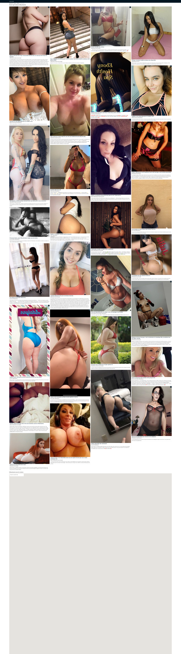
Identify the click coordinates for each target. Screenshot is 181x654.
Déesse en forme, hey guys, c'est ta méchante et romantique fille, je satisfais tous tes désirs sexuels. (151, 338)
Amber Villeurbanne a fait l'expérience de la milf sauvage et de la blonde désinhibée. (151, 172)
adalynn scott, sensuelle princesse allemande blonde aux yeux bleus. (26, 377)
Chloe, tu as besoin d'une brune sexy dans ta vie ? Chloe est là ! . (106, 195)
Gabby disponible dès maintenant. (99, 443)
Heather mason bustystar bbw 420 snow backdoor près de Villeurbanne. (27, 423)
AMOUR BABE (11, 1)
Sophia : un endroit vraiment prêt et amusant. (61, 234)
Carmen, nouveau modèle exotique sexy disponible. (144, 60)
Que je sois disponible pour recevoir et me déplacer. (144, 436)
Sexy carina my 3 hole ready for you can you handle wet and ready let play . (68, 136)
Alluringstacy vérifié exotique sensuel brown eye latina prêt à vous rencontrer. (28, 200)
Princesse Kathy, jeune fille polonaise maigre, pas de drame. (24, 238)
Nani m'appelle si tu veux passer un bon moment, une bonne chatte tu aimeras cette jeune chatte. (70, 59)
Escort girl (11, 3)
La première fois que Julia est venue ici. (141, 275)
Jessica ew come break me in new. (18, 464)
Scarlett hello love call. (55, 189)
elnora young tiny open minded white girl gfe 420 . (144, 377)
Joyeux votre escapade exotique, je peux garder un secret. (64, 397)
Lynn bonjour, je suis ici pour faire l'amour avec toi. (144, 229)
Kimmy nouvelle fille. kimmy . (98, 47)
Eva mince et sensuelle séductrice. (18, 297)
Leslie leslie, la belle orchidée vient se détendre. (102, 249)
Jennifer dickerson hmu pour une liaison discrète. (61, 295)
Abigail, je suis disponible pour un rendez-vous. (143, 116)
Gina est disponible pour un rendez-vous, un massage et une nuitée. (107, 312)
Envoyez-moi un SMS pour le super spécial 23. (102, 364)
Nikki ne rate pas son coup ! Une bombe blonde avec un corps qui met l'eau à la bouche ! (28, 56)
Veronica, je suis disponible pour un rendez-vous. (21, 121)
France (15, 3)
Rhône (18, 3)
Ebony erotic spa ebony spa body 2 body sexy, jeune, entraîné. (106, 112)
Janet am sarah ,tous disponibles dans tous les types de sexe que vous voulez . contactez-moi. (69, 458)
